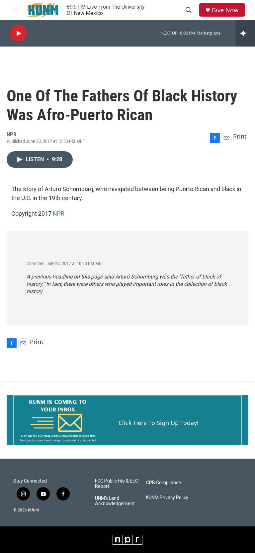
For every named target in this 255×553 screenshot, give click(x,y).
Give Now (225, 10)
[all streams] (245, 33)
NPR (58, 213)
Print (240, 136)
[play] (18, 33)
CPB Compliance (163, 482)
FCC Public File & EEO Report (116, 484)
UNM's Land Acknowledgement (115, 501)
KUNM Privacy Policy (167, 497)
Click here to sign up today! (159, 423)
